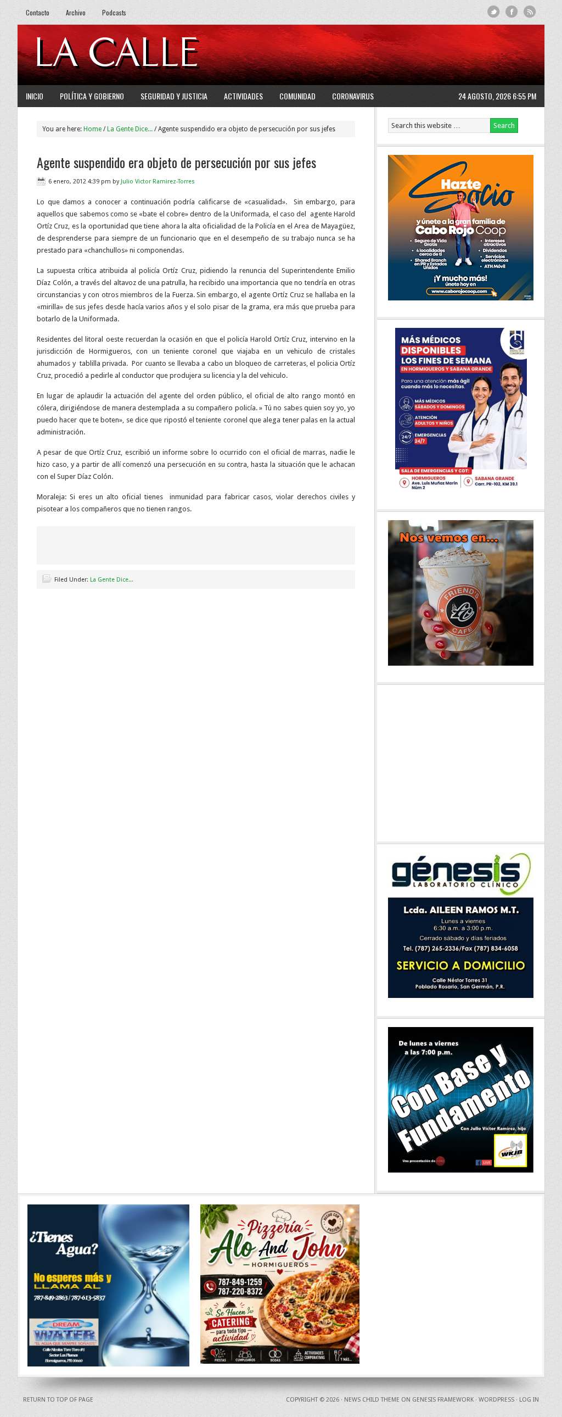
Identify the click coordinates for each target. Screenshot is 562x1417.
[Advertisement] (402, 54)
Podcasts (114, 12)
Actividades (243, 96)
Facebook (511, 11)
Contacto (37, 12)
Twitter (493, 11)
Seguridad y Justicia (173, 96)
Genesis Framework (443, 1399)
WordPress (496, 1399)
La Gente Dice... (111, 579)
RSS (530, 11)
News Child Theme (372, 1399)
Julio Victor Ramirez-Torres (158, 181)
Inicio (34, 96)
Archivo (76, 12)
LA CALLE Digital (145, 55)
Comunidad (297, 96)
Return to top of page (58, 1399)
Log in (529, 1399)
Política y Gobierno (92, 96)
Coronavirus (353, 96)
